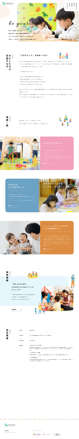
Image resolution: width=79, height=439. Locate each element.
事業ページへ (46, 163)
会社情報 (69, 5)
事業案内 (74, 5)
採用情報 (71, 5)
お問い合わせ (67, 6)
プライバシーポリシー (38, 430)
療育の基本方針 (76, 6)
